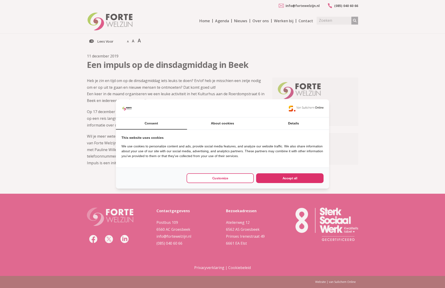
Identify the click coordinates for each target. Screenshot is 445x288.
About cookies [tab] (222, 123)
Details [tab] (293, 123)
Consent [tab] (151, 123)
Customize (220, 178)
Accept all (290, 178)
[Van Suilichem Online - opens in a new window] (306, 108)
